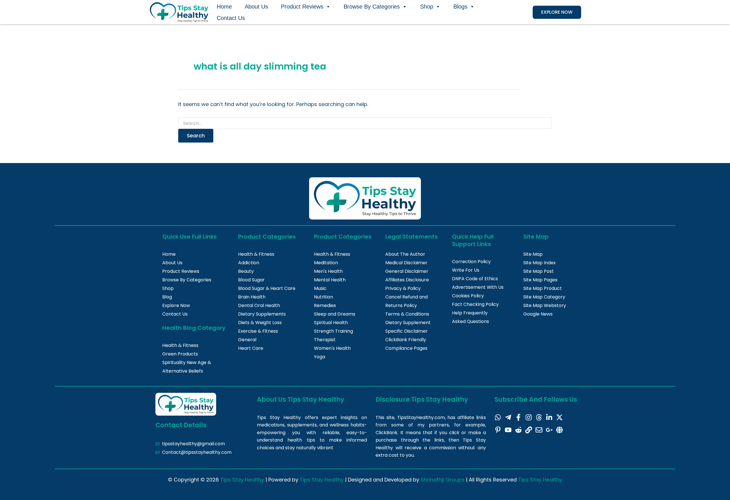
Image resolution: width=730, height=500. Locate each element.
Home (224, 6)
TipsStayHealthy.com (421, 417)
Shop (426, 6)
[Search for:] (365, 123)
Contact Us (231, 18)
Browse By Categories (372, 6)
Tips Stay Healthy (242, 479)
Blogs (460, 6)
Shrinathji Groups (443, 479)
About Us (256, 6)
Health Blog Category (194, 328)
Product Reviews (302, 6)
